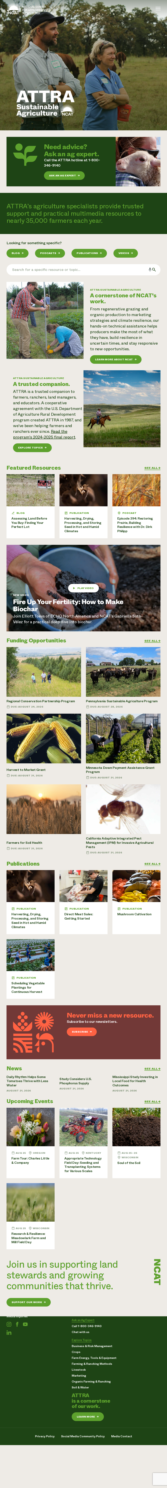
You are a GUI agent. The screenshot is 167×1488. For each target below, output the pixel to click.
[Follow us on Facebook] (17, 1324)
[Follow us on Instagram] (9, 1324)
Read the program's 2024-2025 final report (44, 434)
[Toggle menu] (158, 8)
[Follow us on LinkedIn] (9, 1332)
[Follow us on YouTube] (25, 1324)
